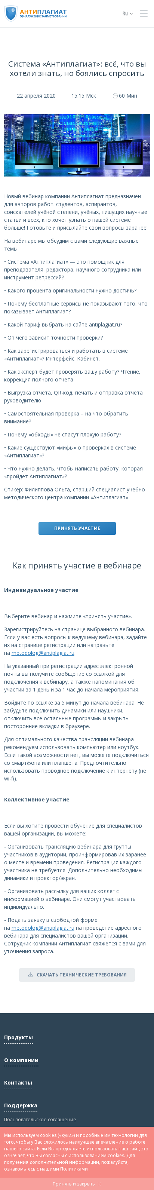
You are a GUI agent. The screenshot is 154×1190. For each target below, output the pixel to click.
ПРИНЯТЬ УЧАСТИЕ (77, 528)
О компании (21, 1060)
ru (125, 13)
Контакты (18, 1082)
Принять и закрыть (74, 1184)
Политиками (74, 1169)
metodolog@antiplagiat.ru (43, 652)
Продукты (18, 1037)
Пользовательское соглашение (40, 1119)
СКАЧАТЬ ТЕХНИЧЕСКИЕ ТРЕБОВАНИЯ (82, 975)
